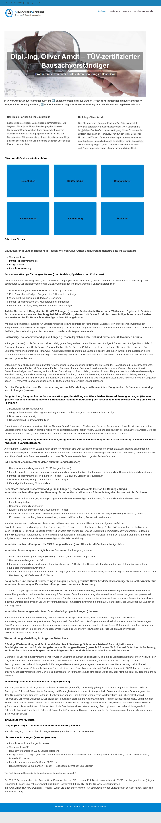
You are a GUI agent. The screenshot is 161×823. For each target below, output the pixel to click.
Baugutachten (16, 264)
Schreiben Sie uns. (15, 239)
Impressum (85, 806)
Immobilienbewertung (20, 268)
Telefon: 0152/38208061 (13, 3)
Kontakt (103, 806)
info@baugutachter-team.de (35, 3)
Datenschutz (95, 806)
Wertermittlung (17, 257)
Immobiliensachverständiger (23, 261)
